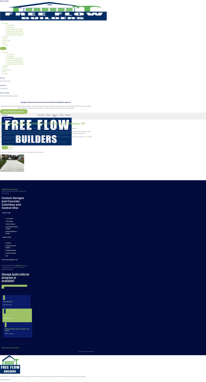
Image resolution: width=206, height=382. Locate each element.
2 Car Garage (10, 27)
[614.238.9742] (4, 297)
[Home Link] (37, 145)
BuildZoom (19, 265)
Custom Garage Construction (14, 29)
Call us (86, 137)
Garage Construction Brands (14, 31)
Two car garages (8, 147)
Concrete (5, 37)
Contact (5, 45)
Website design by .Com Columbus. (10, 347)
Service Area (6, 41)
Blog (4, 43)
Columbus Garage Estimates (14, 35)
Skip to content (4, 1)
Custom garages (8, 149)
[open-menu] (73, 115)
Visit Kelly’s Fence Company (10, 189)
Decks (5, 39)
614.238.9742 (7, 301)
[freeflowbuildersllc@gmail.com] (5, 311)
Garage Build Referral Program (15, 33)
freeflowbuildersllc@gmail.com (15, 315)
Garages (5, 23)
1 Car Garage (10, 25)
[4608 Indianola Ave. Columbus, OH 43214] (5, 324)
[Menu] (3, 48)
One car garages (8, 145)
